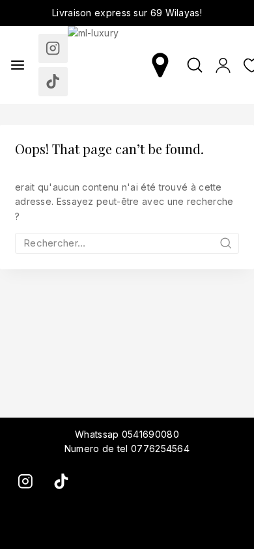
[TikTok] (53, 81)
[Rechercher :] (127, 242)
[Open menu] (17, 65)
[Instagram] (53, 48)
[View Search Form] (195, 65)
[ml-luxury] (107, 65)
